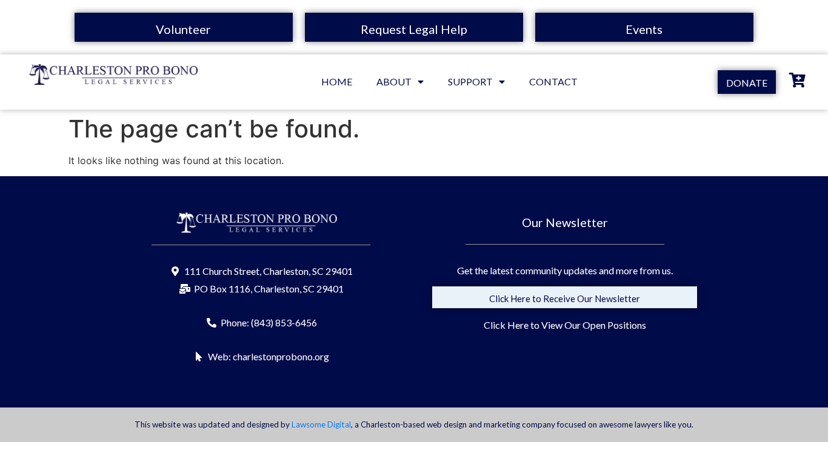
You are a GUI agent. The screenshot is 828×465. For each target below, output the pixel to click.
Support (470, 81)
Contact (553, 81)
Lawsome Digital (321, 424)
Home (336, 81)
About (394, 81)
